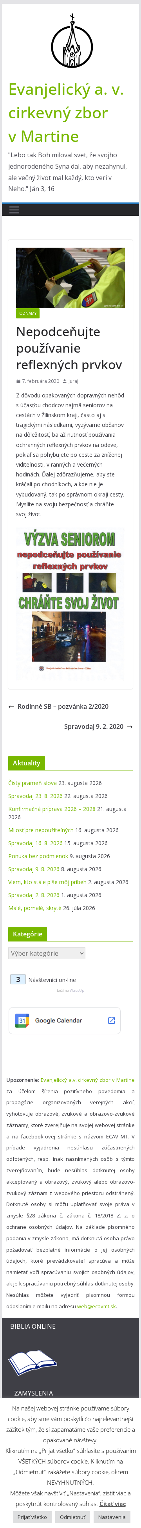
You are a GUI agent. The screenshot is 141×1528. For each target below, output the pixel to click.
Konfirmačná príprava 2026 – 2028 (52, 809)
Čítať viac (112, 1504)
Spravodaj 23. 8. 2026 (35, 796)
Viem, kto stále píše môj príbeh (47, 882)
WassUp (77, 990)
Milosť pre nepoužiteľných (41, 830)
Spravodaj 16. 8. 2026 (35, 843)
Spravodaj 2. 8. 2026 (34, 895)
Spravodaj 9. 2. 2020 (93, 726)
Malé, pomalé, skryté (34, 908)
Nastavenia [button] (112, 1517)
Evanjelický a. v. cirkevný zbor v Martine (66, 112)
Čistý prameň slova (32, 783)
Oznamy (27, 313)
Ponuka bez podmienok (38, 856)
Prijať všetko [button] (32, 1517)
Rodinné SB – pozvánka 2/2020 (63, 706)
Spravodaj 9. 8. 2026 (34, 869)
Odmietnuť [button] (72, 1517)
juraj (73, 381)
